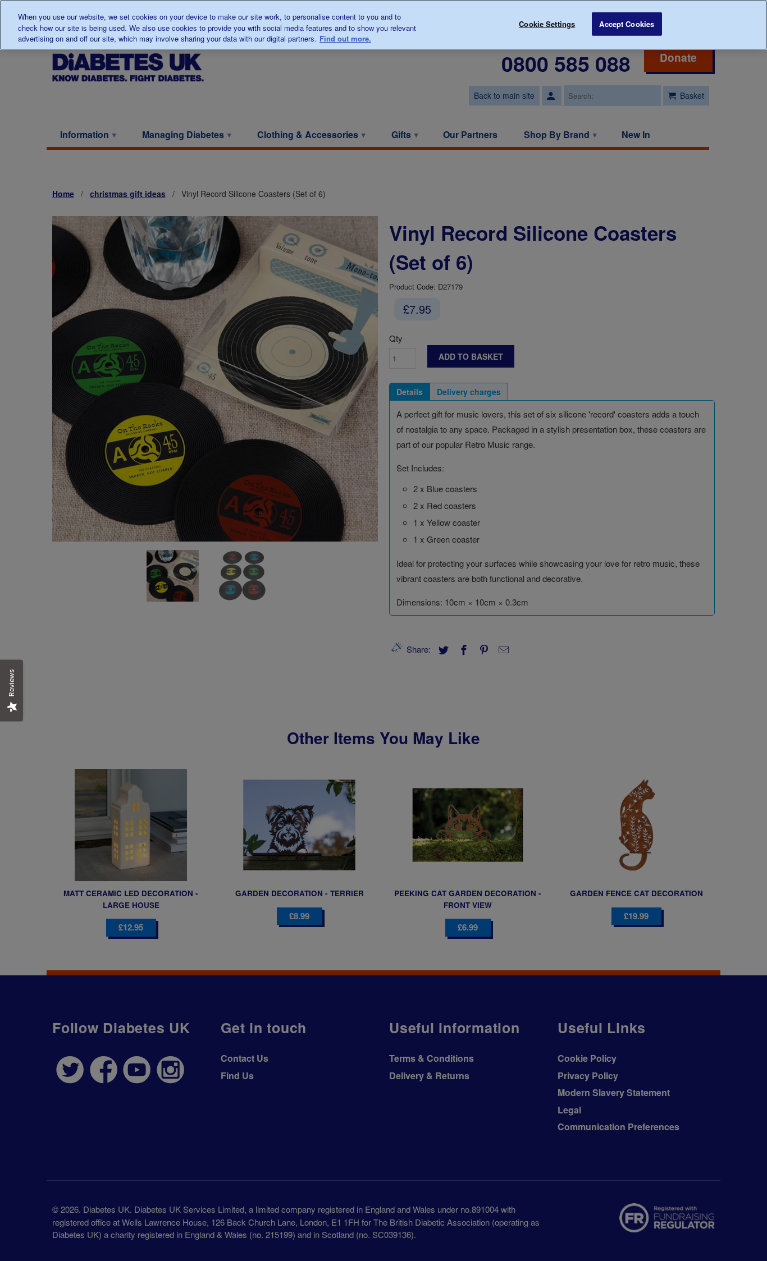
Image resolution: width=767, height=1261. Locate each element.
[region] (383, 25)
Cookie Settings (547, 24)
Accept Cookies (626, 24)
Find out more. (345, 38)
